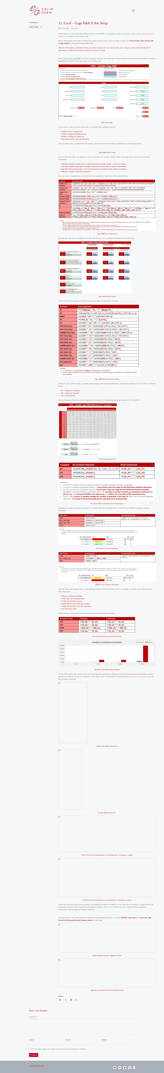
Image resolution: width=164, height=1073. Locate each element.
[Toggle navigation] (133, 10)
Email (68, 1040)
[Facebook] (60, 1000)
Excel (76, 28)
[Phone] (129, 1067)
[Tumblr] (76, 1000)
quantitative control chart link (140, 676)
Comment (33, 1017)
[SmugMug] (134, 1067)
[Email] (124, 1067)
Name (31, 1040)
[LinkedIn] (71, 1000)
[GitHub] (119, 1067)
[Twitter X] (65, 1000)
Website (104, 1040)
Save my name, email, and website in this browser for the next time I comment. (58, 1049)
